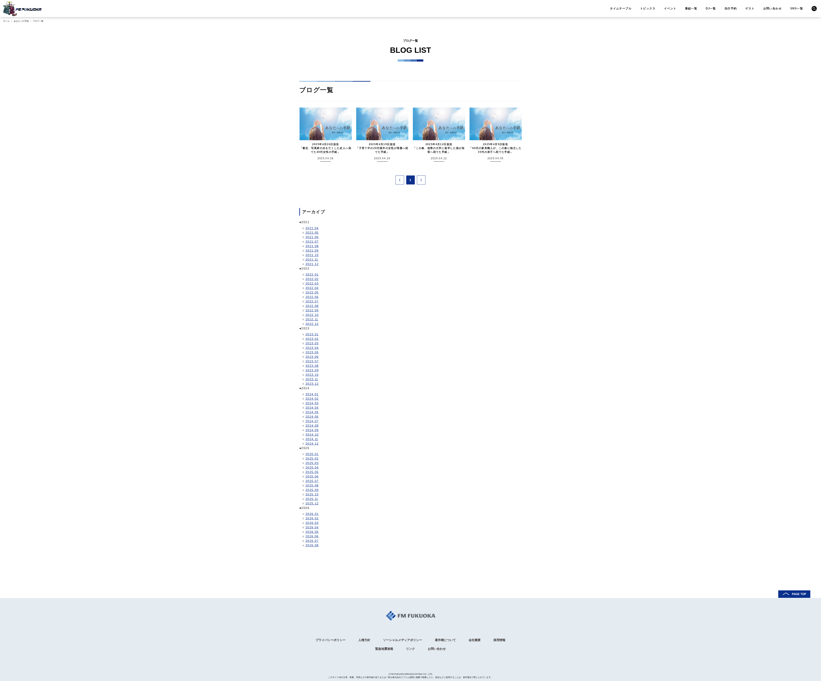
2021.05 (312, 232)
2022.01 (312, 274)
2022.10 (312, 315)
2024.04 (312, 407)
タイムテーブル (621, 8)
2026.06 (312, 536)
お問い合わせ (772, 8)
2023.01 (312, 334)
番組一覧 (691, 8)
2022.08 (312, 306)
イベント (670, 8)
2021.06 (312, 237)
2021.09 (312, 250)
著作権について (445, 640)
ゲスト (750, 8)
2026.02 (312, 518)
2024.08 (312, 425)
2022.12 (312, 324)
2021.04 (312, 228)
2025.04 (312, 467)
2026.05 (312, 532)
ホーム (6, 21)
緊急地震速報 (384, 648)
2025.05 (312, 472)
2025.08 (312, 485)
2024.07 (312, 421)
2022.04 (312, 288)
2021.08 (312, 246)
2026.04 (312, 527)
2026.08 (312, 545)
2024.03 (312, 403)
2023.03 (312, 343)
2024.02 (312, 398)
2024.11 (312, 439)
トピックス (648, 8)
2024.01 (312, 394)
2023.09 (312, 370)
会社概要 (475, 640)
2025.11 (312, 499)
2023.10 (312, 374)
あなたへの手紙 (21, 21)
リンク (410, 648)
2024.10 (312, 434)
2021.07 (312, 241)
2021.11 (312, 259)
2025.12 (312, 503)
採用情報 (499, 640)
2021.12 (312, 264)
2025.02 (312, 458)
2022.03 (312, 283)
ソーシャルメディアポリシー (402, 640)
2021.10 (312, 255)
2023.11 (312, 379)
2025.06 (312, 476)
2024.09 (312, 430)
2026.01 (312, 514)
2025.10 (312, 494)
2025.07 (312, 481)
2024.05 (312, 412)
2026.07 (312, 540)
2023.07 (312, 361)
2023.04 (312, 347)
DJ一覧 (711, 8)
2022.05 (312, 292)
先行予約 (731, 8)
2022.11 (312, 319)
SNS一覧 (796, 8)
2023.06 (312, 356)
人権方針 (364, 640)
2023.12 (312, 383)
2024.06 (312, 416)
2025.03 (312, 463)
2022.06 (312, 297)
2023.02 (312, 338)
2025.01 (312, 454)
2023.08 (312, 365)
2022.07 (312, 301)
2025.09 (312, 490)
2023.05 (312, 352)
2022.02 (312, 279)
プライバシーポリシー (331, 640)
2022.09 (312, 310)
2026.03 (312, 523)
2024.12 (312, 443)
